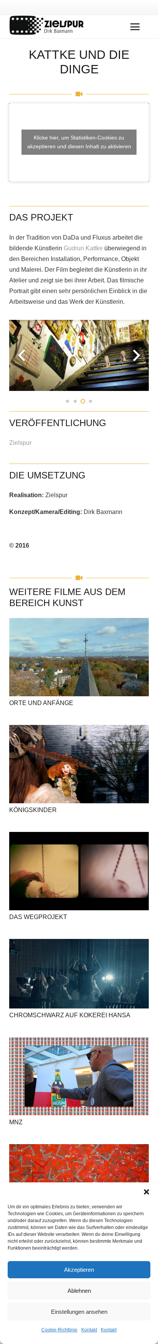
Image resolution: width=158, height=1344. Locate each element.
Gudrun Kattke (83, 248)
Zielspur (20, 442)
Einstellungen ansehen (79, 1311)
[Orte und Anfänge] (79, 657)
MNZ (16, 1122)
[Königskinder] (79, 764)
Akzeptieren (79, 1269)
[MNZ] (79, 1076)
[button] (146, 1192)
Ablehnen (79, 1290)
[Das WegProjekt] (79, 871)
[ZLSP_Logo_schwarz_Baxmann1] (49, 26)
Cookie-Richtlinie (59, 1330)
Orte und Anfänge (41, 703)
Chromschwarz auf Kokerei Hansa (69, 1015)
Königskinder (33, 810)
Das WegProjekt (38, 917)
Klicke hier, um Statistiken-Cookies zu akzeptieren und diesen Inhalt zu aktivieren (79, 142)
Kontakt (89, 1330)
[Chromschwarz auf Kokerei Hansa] (79, 973)
